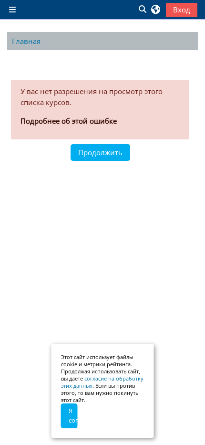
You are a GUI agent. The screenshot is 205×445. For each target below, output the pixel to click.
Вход (181, 9)
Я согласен (73, 415)
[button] (142, 9)
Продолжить (100, 152)
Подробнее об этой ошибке (68, 121)
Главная (26, 41)
